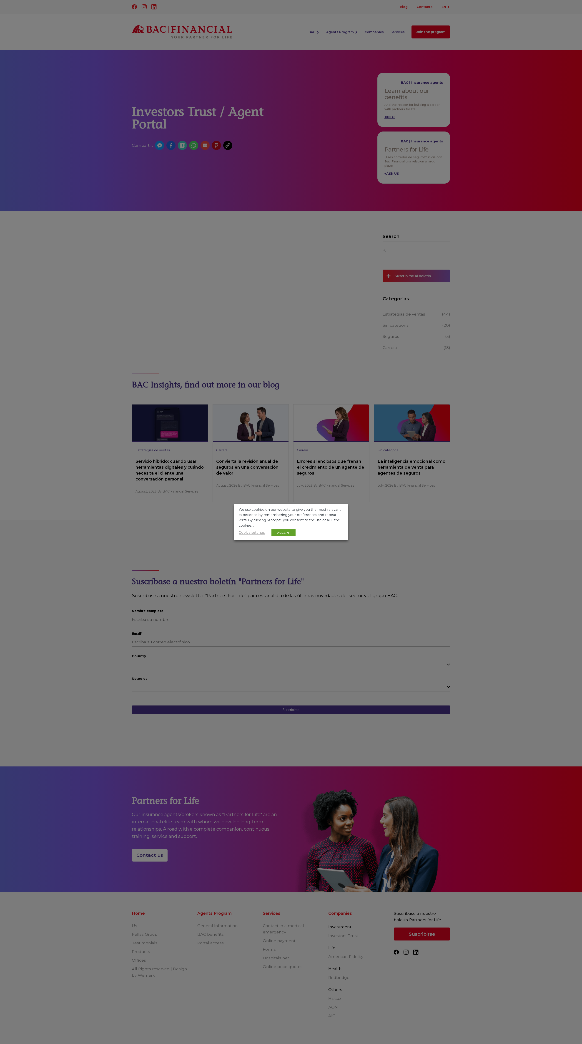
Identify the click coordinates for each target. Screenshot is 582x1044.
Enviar (291, 84)
